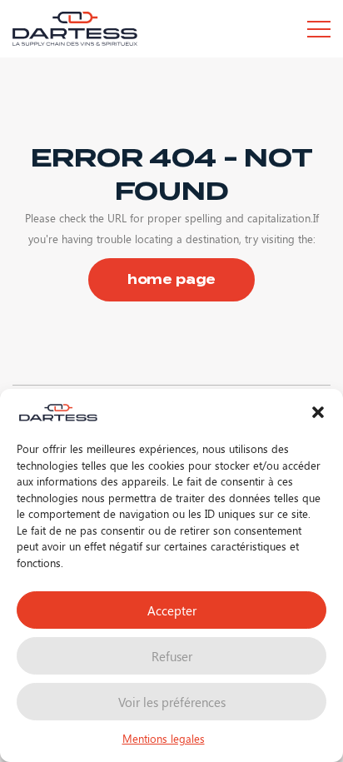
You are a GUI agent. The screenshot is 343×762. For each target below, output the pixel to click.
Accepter (171, 610)
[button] (318, 412)
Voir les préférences (172, 702)
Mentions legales (163, 738)
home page (171, 279)
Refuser (172, 656)
